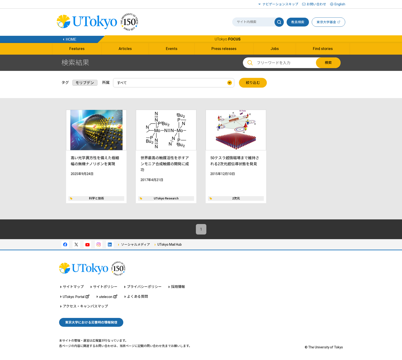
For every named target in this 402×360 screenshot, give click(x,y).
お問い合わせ (316, 4)
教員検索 (297, 22)
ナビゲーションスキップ (280, 4)
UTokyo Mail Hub (169, 244)
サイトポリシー (105, 287)
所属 (106, 82)
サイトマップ (73, 287)
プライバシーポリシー (144, 287)
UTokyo (228, 39)
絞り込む (253, 83)
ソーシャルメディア (135, 244)
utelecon (105, 297)
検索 (328, 63)
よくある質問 (137, 296)
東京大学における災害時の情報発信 (91, 322)
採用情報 (178, 287)
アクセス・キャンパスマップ (85, 306)
